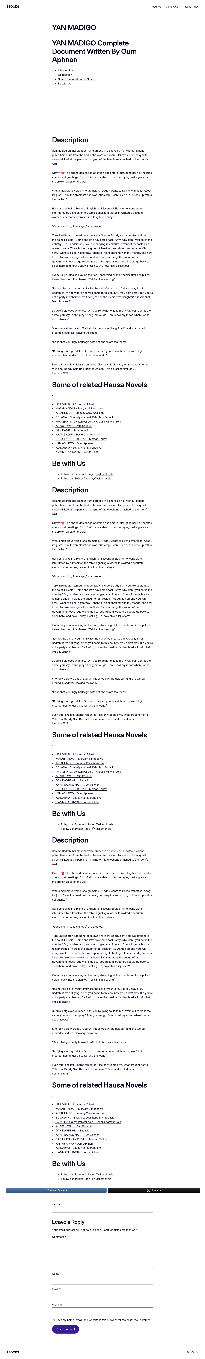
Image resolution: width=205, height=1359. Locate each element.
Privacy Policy (191, 6)
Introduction (66, 70)
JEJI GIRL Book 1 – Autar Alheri (74, 404)
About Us (156, 6)
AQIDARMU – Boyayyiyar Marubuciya (78, 447)
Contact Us (172, 6)
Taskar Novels (104, 474)
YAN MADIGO (74, 27)
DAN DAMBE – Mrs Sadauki (72, 430)
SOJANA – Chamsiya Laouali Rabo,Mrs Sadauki (84, 417)
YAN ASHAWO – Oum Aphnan (74, 443)
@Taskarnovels (101, 478)
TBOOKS (12, 6)
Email (56, 1289)
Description (65, 74)
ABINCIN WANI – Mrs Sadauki (73, 426)
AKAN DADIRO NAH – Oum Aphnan (77, 434)
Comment (59, 1236)
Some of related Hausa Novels (76, 79)
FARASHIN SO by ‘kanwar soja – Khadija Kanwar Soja (88, 421)
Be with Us (64, 83)
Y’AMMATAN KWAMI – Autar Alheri (77, 451)
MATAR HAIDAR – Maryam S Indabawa (79, 408)
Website (57, 1304)
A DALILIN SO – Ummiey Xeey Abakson (79, 412)
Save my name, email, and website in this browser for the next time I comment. (104, 1320)
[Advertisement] (102, 110)
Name (56, 1273)
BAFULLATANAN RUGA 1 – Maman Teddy (81, 438)
